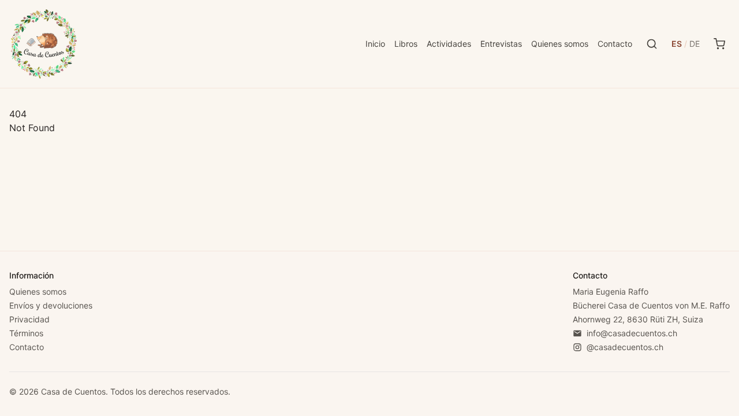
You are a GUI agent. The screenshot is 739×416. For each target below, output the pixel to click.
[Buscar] (651, 44)
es (676, 44)
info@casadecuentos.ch (632, 333)
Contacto (615, 44)
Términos (26, 333)
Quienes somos (559, 44)
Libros (405, 44)
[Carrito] (719, 44)
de (694, 44)
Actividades (449, 44)
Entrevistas (501, 44)
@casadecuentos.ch (625, 347)
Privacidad (29, 319)
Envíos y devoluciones (50, 305)
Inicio (375, 44)
